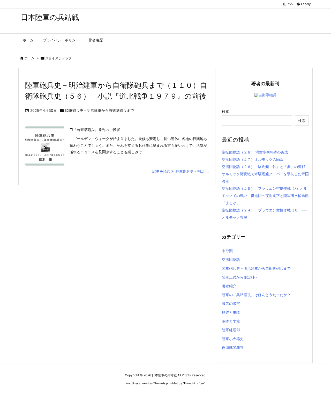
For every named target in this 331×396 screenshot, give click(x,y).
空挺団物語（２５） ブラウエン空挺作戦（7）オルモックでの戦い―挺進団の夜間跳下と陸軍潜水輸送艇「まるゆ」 (265, 195)
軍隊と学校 (231, 321)
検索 (225, 111)
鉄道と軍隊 (231, 312)
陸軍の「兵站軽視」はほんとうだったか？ (256, 294)
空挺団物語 (231, 259)
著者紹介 (229, 286)
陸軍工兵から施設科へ (240, 277)
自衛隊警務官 (233, 347)
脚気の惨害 (231, 303)
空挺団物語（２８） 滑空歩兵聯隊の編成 (255, 152)
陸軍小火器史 (233, 338)
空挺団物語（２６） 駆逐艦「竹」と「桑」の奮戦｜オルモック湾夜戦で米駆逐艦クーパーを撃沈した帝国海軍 (265, 173)
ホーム (29, 58)
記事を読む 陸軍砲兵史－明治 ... (180, 171)
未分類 (227, 250)
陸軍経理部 (231, 330)
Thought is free (194, 383)
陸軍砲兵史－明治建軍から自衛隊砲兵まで (99, 110)
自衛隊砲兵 (267, 95)
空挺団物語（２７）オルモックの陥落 (252, 159)
